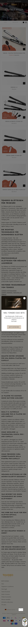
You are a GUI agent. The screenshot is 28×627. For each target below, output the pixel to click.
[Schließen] (24, 298)
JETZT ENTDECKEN (14, 327)
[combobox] (21, 609)
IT (19, 609)
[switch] (25, 625)
